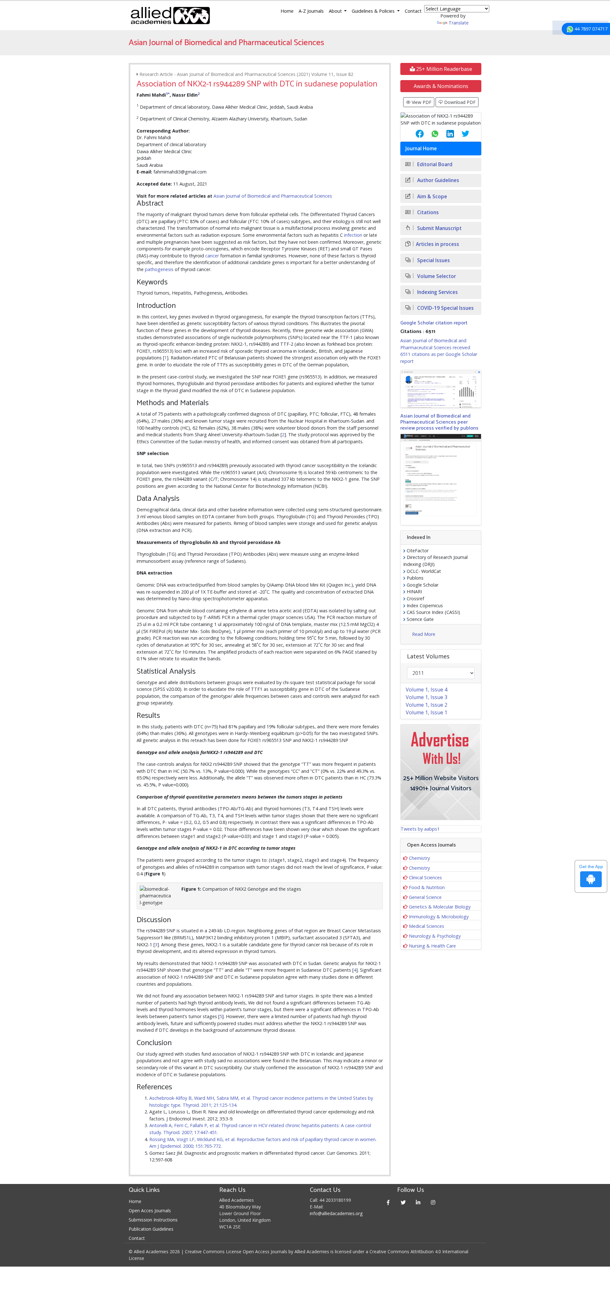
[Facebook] (388, 1202)
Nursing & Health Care (432, 946)
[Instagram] (433, 1202)
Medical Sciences (426, 926)
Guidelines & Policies (374, 11)
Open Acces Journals (150, 1210)
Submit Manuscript (439, 228)
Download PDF (459, 102)
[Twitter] (403, 1202)
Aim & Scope (431, 196)
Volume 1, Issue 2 (426, 704)
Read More (423, 634)
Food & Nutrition (427, 887)
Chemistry (419, 858)
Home (287, 11)
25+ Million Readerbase (443, 68)
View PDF (420, 102)
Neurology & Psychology (435, 936)
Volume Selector (436, 276)
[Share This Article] (415, 133)
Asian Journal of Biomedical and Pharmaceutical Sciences (273, 196)
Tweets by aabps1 (420, 829)
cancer (212, 256)
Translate (459, 23)
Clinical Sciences (425, 877)
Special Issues (433, 260)
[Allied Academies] (170, 15)
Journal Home (421, 148)
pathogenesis (159, 269)
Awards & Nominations (441, 86)
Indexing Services (437, 292)
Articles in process (437, 244)
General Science (425, 897)
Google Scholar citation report (433, 323)
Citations (427, 212)
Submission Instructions (153, 1220)
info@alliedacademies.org (336, 1213)
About (336, 11)
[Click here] (441, 389)
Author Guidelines (437, 180)
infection (353, 235)
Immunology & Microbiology (439, 917)
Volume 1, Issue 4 (426, 689)
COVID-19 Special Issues (445, 308)
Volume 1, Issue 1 (426, 712)
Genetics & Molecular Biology (440, 907)
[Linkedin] (418, 1202)
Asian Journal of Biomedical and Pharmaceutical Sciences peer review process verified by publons (439, 422)
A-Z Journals (311, 11)
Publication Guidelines (151, 1229)
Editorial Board (434, 164)
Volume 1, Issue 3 (426, 697)
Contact (413, 11)
